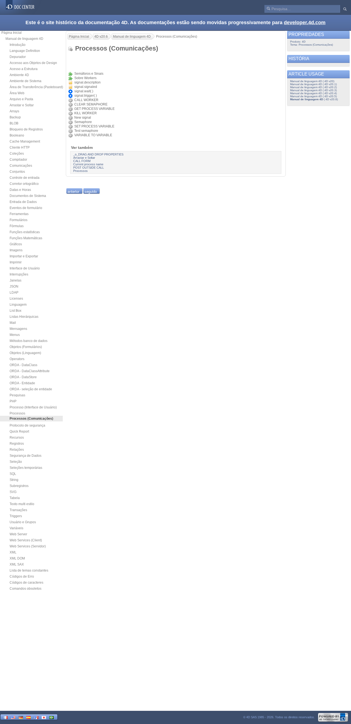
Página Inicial (11, 33)
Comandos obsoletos (25, 589)
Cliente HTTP (20, 147)
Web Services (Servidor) (28, 546)
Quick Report (19, 431)
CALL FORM (81, 161)
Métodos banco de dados (28, 341)
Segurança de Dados (25, 456)
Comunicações (21, 166)
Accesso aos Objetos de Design (33, 63)
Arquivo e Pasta (21, 99)
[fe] (36, 717)
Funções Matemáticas (26, 238)
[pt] (52, 717)
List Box (15, 311)
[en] (13, 717)
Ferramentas (19, 214)
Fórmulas (17, 226)
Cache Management (25, 141)
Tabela (15, 498)
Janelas (15, 280)
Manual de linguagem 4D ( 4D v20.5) (313, 96)
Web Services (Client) (26, 540)
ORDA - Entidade (22, 383)
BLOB (14, 123)
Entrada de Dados (23, 202)
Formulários (18, 220)
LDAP (14, 292)
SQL (13, 474)
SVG (13, 492)
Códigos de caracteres (26, 582)
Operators (17, 359)
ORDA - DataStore (23, 377)
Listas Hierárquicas (24, 317)
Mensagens (18, 329)
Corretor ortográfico (24, 184)
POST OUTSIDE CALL (88, 167)
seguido (90, 191)
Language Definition (25, 51)
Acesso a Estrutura (24, 69)
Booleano (17, 135)
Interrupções (19, 274)
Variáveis (16, 528)
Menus (15, 335)
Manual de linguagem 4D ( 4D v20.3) (313, 90)
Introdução (18, 45)
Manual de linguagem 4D (24, 39)
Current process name (88, 164)
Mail (13, 323)
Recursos (17, 437)
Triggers (16, 516)
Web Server (18, 534)
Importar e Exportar (24, 256)
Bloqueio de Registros (26, 129)
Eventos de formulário (26, 208)
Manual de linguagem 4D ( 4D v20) (312, 81)
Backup (15, 117)
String (14, 480)
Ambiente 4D (19, 75)
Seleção (16, 462)
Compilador (18, 159)
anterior (73, 191)
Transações (18, 510)
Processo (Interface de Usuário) (33, 407)
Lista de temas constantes (29, 570)
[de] (21, 717)
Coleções (17, 153)
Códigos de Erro (22, 576)
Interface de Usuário (25, 268)
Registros (17, 443)
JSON (14, 286)
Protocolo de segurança (27, 425)
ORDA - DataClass (23, 365)
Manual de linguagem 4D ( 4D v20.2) (313, 87)
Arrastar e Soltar (22, 105)
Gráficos (16, 244)
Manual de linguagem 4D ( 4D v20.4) (313, 93)
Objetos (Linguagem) (25, 353)
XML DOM (17, 558)
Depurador (18, 57)
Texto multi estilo (22, 504)
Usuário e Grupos (23, 522)
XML (13, 552)
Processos (17, 413)
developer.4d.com (304, 22)
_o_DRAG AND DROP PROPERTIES (98, 154)
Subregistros (19, 486)
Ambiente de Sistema (25, 81)
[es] (29, 717)
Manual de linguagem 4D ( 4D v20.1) (313, 84)
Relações (17, 450)
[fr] (5, 717)
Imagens (16, 250)
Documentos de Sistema (28, 196)
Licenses (16, 298)
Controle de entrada (24, 178)
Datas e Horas (20, 190)
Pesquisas (17, 395)
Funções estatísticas (25, 232)
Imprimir (16, 262)
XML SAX (17, 564)
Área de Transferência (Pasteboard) (36, 87)
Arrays (14, 111)
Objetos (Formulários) (26, 347)
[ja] (44, 717)
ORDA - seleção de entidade (31, 389)
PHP (13, 401)
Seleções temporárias (26, 468)
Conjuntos (17, 172)
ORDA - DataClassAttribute (30, 371)
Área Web (17, 93)
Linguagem (18, 305)
